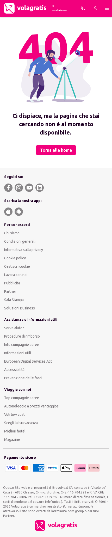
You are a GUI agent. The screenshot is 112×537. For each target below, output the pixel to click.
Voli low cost (14, 414)
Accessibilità (14, 370)
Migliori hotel (15, 431)
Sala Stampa (14, 300)
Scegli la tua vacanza (21, 423)
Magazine (12, 439)
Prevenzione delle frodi (23, 378)
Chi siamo (12, 233)
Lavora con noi (15, 275)
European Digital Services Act (28, 361)
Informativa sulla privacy (23, 250)
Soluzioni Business (19, 308)
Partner (10, 291)
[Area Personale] (95, 8)
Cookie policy (15, 258)
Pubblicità (12, 283)
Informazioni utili (17, 353)
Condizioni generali (19, 241)
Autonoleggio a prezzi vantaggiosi (31, 406)
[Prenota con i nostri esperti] (83, 8)
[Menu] (107, 8)
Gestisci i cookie (17, 266)
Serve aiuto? (14, 328)
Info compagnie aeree (21, 345)
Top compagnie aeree (21, 398)
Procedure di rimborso (22, 336)
